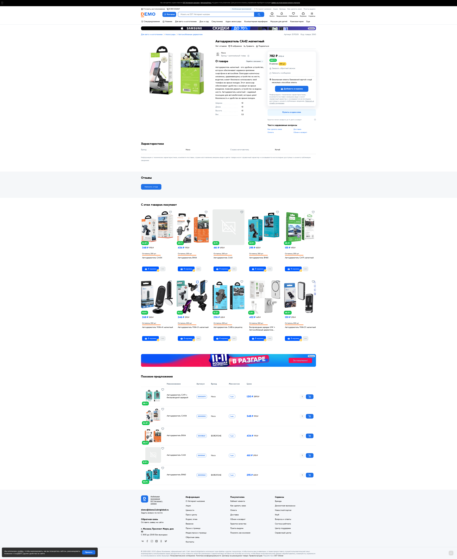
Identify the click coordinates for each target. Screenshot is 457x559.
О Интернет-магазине (262, 9)
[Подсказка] (247, 55)
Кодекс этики (191, 519)
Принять (88, 552)
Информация (193, 497)
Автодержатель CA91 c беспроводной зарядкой (177, 396)
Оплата (271, 132)
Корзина (303, 16)
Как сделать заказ (294, 9)
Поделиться (263, 46)
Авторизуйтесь (205, 3)
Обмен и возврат (300, 132)
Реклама (311, 28)
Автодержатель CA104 (152, 258)
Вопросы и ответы (283, 519)
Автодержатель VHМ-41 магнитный (157, 327)
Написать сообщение (281, 73)
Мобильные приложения (241, 9)
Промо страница (193, 528)
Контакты (190, 542)
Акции (275, 9)
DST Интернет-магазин (191, 3)
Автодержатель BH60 (258, 258)
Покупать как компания (240, 533)
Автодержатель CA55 (223, 258)
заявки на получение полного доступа (285, 3)
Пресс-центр (191, 515)
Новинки (168, 21)
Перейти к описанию (253, 61)
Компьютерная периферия (255, 21)
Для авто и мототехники (186, 21)
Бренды (283, 9)
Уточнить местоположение (154, 9)
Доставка (297, 129)
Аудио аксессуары (233, 21)
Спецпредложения (151, 21)
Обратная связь (149, 519)
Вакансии (189, 524)
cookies (20, 551)
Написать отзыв (151, 187)
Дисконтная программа (285, 506)
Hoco (223, 53)
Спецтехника (217, 21)
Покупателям (237, 497)
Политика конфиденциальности (208, 556)
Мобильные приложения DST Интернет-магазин (157, 500)
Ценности (190, 510)
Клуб (277, 515)
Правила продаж (255, 556)
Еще (308, 21)
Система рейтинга (283, 524)
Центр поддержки (283, 528)
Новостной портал (283, 510)
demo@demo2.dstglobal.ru (155, 510)
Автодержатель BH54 (187, 258)
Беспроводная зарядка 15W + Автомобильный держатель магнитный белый (262, 328)
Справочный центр (283, 533)
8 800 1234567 (174, 9)
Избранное (293, 16)
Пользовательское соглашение (182, 556)
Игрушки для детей (278, 21)
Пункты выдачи (309, 9)
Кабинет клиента (237, 501)
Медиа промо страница (196, 533)
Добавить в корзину (293, 89)
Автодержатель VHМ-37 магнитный (300, 327)
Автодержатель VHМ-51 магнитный (193, 327)
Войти (272, 16)
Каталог (171, 14)
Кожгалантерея (296, 21)
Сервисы (311, 16)
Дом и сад (204, 21)
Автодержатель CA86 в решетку (228, 327)
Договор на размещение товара (235, 556)
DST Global (278, 556)
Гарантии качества (238, 524)
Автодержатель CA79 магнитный (299, 258)
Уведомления (281, 16)
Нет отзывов (221, 46)
